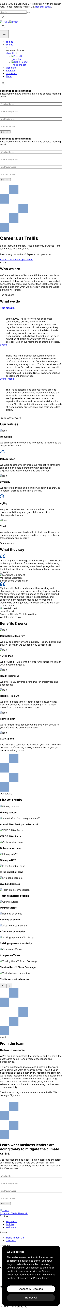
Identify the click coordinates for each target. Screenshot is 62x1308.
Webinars (11, 67)
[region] (31, 1276)
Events (9, 44)
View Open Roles (23, 259)
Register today (43, 6)
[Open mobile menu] (4, 34)
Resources (11, 1221)
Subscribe (5, 132)
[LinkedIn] (2, 1290)
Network (10, 70)
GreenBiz (11, 1240)
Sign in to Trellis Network (14, 1213)
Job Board (11, 73)
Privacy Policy (41, 1278)
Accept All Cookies (31, 1288)
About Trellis (7, 259)
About (9, 76)
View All (10, 53)
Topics (9, 41)
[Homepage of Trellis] (4, 1210)
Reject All (31, 1297)
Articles (10, 1224)
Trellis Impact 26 (15, 1237)
